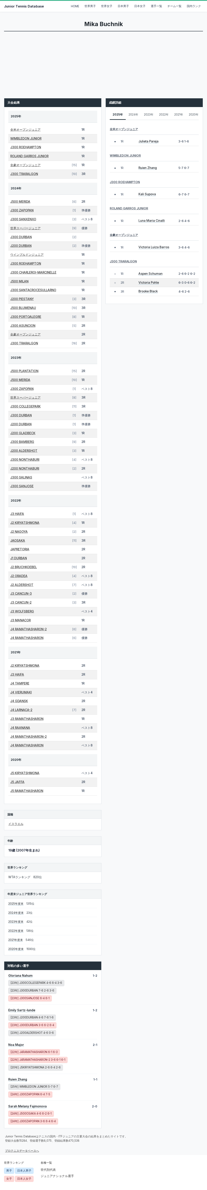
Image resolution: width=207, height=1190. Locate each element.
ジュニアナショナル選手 (57, 1176)
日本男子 (123, 6)
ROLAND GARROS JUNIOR (29, 156)
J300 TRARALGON (24, 174)
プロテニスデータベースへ (22, 1150)
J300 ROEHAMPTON (25, 147)
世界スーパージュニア (25, 228)
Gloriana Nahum (20, 976)
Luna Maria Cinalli (151, 221)
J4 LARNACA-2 (21, 710)
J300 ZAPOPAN (22, 210)
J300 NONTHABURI (24, 460)
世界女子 (106, 6)
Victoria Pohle (148, 282)
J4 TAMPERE (19, 683)
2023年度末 (15, 921)
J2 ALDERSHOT (21, 585)
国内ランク (194, 6)
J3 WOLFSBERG (22, 611)
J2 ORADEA (18, 576)
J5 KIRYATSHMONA (24, 773)
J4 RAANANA (20, 728)
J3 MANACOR (20, 620)
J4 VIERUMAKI (21, 692)
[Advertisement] (103, 61)
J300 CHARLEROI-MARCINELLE (33, 272)
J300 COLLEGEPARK (25, 406)
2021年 (178, 114)
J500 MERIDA (20, 202)
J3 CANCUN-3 (21, 594)
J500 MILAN (19, 281)
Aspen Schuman (150, 274)
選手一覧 (156, 6)
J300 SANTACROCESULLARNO (33, 290)
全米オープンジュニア (25, 130)
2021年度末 (15, 940)
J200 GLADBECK (22, 433)
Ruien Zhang (17, 1079)
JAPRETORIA (19, 549)
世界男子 (90, 6)
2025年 (118, 114)
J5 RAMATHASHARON (26, 791)
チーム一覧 (174, 6)
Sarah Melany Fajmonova (27, 1106)
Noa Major (16, 1045)
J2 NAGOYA (19, 532)
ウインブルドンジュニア (27, 255)
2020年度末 (16, 949)
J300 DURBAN (21, 237)
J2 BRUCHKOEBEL (23, 567)
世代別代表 (48, 1170)
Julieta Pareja (148, 141)
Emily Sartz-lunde (21, 1010)
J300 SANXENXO (23, 219)
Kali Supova (147, 194)
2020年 (194, 114)
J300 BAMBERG (22, 442)
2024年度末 (16, 912)
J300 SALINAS (21, 477)
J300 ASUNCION (22, 326)
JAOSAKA (17, 540)
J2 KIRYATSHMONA (24, 523)
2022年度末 (15, 930)
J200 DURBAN (21, 246)
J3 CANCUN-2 (21, 602)
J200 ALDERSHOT (23, 451)
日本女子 (140, 6)
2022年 (164, 114)
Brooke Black (148, 291)
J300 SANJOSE (22, 486)
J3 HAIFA (17, 514)
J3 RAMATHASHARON (26, 719)
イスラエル (15, 824)
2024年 (133, 114)
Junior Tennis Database (24, 6)
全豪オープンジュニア (25, 165)
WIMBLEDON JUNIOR (25, 138)
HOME (75, 6)
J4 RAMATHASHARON (26, 638)
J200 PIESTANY (22, 299)
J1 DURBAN (18, 558)
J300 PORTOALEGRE (25, 317)
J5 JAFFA (17, 782)
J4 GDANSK (19, 701)
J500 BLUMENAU (23, 308)
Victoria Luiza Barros (153, 247)
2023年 (148, 114)
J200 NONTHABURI (24, 468)
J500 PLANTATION (24, 371)
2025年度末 (15, 903)
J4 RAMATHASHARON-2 (28, 629)
